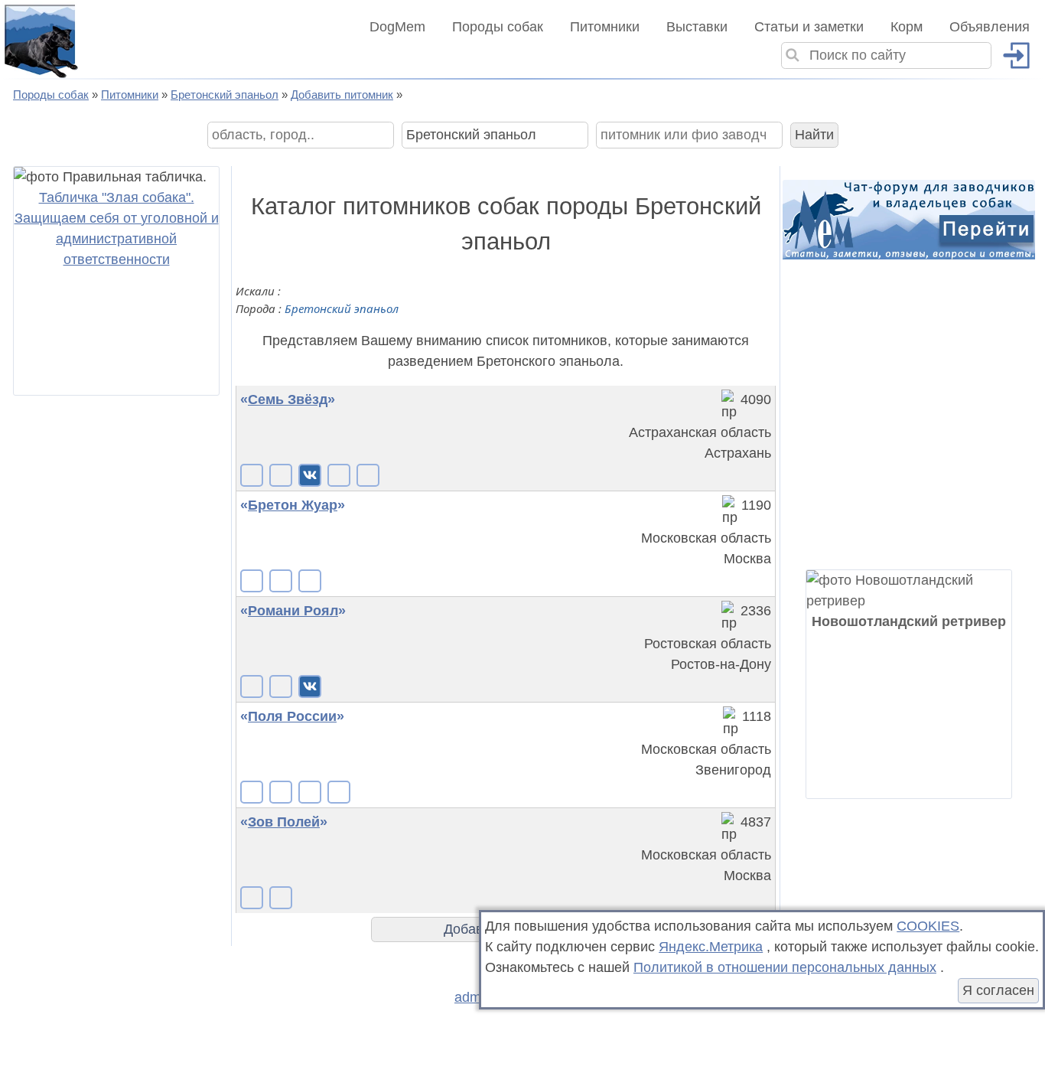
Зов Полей (284, 822)
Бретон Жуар (292, 505)
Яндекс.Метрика (711, 946)
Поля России (292, 716)
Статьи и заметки (809, 26)
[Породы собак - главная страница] (40, 40)
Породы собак (497, 26)
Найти (814, 134)
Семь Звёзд (287, 399)
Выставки (697, 26)
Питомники (605, 26)
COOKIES (928, 926)
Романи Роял (293, 610)
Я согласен (998, 990)
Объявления (989, 26)
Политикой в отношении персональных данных (784, 967)
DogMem (397, 26)
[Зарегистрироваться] (1010, 55)
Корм (906, 26)
